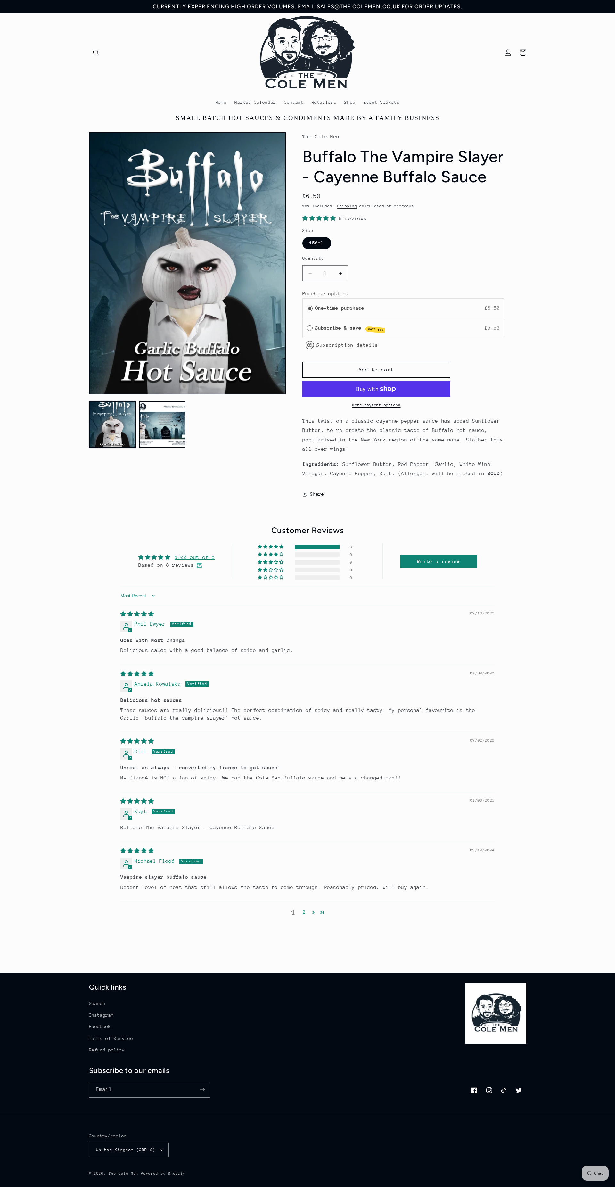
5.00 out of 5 (195, 557)
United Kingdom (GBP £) (125, 1149)
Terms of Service (111, 1038)
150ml (316, 242)
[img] (137, 614)
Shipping (347, 206)
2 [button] (304, 912)
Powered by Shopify (163, 1173)
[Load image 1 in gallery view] (112, 424)
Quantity (313, 258)
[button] (96, 52)
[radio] (310, 308)
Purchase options (325, 294)
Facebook (100, 1026)
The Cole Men (123, 1173)
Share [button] (317, 494)
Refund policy (107, 1049)
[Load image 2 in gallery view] (162, 424)
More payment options (376, 405)
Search (97, 1003)
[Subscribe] (202, 1090)
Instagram (101, 1015)
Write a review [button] (438, 561)
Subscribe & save (349, 328)
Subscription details (347, 345)
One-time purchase (339, 308)
